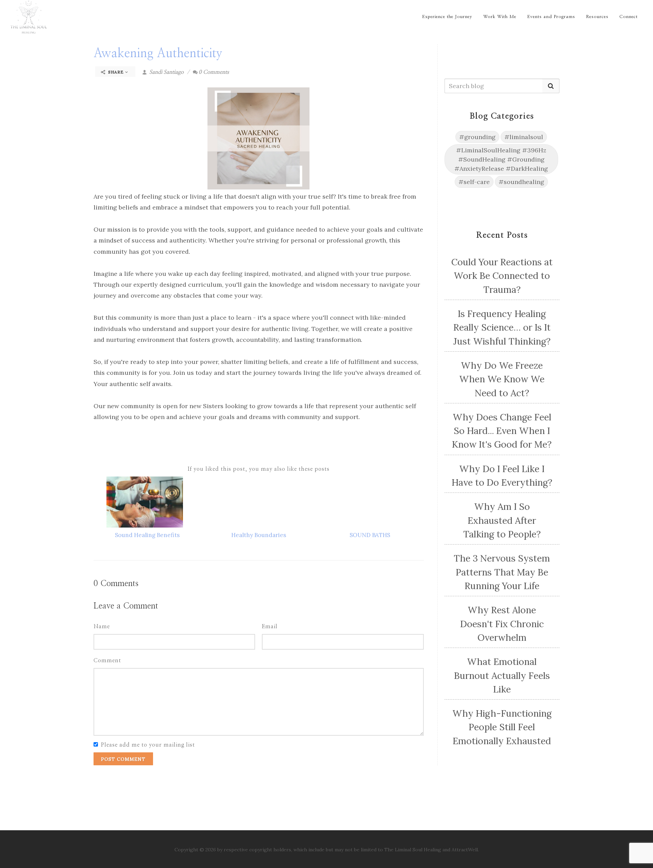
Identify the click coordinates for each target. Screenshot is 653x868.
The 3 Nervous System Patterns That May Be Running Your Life (502, 571)
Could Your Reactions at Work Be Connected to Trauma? (502, 275)
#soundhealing (521, 182)
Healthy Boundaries (258, 535)
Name (102, 626)
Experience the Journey (447, 17)
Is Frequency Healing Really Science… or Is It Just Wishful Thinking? (502, 327)
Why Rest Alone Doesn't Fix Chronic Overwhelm (502, 623)
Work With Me (499, 17)
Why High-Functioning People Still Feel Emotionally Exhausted (502, 727)
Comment (107, 660)
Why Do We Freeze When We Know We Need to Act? (502, 379)
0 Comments (214, 72)
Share (116, 71)
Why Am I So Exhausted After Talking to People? (502, 520)
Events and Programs (551, 17)
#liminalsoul (523, 137)
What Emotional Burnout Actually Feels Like (502, 675)
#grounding (477, 137)
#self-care (474, 182)
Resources (597, 17)
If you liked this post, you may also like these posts (259, 469)
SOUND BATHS (370, 535)
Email (270, 626)
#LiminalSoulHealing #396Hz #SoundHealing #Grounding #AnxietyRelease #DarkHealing (501, 159)
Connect (628, 17)
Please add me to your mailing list (148, 745)
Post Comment (123, 759)
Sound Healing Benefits (147, 535)
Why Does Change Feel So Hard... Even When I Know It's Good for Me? (502, 430)
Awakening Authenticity (158, 53)
